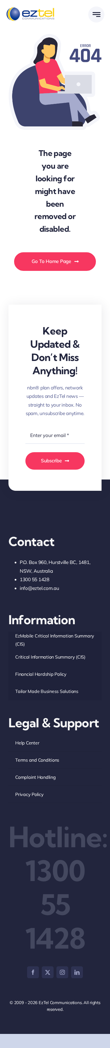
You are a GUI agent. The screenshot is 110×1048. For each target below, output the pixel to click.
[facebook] (33, 972)
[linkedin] (77, 972)
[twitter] (48, 972)
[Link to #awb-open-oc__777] (96, 14)
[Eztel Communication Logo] (30, 8)
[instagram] (62, 972)
